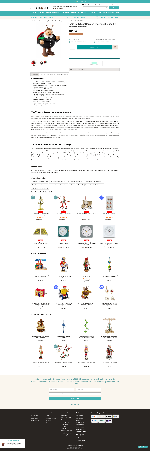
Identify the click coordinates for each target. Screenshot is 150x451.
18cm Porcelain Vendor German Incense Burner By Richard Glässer (63, 276)
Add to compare (41, 209)
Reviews (107, 5)
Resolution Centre (35, 420)
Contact (101, 5)
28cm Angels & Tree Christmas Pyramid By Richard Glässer (109, 336)
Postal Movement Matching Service (66, 434)
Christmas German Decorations (93, 181)
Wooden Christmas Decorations (58, 185)
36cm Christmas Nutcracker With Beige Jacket (86, 363)
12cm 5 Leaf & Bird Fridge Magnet (15, 444)
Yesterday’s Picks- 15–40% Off (40, 188)
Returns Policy (80, 415)
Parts (99, 12)
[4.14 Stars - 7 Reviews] (40, 217)
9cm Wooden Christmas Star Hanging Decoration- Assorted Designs (109, 305)
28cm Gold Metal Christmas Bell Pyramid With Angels (40, 214)
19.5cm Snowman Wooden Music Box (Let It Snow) (40, 336)
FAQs (62, 420)
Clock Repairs (65, 422)
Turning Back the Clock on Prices (94, 185)
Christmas (92, 12)
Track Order (34, 418)
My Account (34, 415)
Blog (96, 5)
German (83, 12)
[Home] (30, 21)
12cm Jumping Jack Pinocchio (63, 213)
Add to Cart (94, 47)
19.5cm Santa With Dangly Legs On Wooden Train (86, 214)
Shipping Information (80, 421)
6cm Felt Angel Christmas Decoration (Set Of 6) (109, 214)
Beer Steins (65, 12)
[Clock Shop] (40, 7)
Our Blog (48, 420)
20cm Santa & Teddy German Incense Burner (109, 363)
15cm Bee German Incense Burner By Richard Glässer (86, 304)
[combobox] (95, 7)
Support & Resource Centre (66, 416)
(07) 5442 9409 (81, 440)
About (92, 5)
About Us (48, 415)
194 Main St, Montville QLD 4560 (80, 436)
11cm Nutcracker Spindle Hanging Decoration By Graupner (109, 275)
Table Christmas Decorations (39, 185)
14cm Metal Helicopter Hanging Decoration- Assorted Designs (63, 363)
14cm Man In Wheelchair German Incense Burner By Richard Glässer (63, 305)
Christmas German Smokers (58, 181)
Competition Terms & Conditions (65, 426)
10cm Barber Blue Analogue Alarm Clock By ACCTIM (63, 242)
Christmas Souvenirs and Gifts (40, 181)
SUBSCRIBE (75, 398)
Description (35, 74)
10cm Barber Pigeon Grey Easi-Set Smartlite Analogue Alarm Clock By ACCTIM (86, 243)
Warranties (79, 418)
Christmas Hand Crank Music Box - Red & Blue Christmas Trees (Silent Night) (41, 305)
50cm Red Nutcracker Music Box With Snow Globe (41, 363)
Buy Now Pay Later (66, 430)
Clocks (34, 12)
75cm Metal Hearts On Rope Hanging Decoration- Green (86, 336)
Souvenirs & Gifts (108, 12)
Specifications (51, 74)
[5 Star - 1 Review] (63, 217)
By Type (72, 185)
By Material (80, 185)
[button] (36, 413)
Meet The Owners (51, 418)
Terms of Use (80, 429)
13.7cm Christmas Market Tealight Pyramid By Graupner (41, 275)
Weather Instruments (53, 12)
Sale (117, 12)
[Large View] (34, 62)
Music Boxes (75, 12)
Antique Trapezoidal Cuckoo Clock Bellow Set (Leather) (40, 242)
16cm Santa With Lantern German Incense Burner (86, 275)
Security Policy (80, 427)
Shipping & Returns (62, 74)
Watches (41, 12)
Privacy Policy (80, 424)
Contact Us (49, 423)
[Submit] (106, 8)
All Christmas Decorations (75, 181)
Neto (81, 448)
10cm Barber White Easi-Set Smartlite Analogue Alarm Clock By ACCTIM (109, 243)
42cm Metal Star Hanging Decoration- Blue (63, 336)
